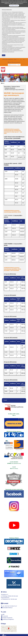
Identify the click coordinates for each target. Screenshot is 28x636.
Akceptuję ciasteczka (14, 5)
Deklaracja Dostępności (8, 619)
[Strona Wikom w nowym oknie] (4, 635)
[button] (26, 77)
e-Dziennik (5, 616)
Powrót (5, 400)
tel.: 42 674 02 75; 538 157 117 (9, 606)
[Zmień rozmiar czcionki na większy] (20, 59)
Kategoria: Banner (16, 86)
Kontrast (10, 62)
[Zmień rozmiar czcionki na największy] (23, 59)
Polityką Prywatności (5, 2)
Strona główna (5, 59)
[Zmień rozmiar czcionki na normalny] (18, 59)
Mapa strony (11, 59)
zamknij (4, 55)
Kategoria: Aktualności (10, 88)
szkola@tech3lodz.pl (7, 607)
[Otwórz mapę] (9, 628)
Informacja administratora (16, 62)
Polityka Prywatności (7, 617)
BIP (3, 614)
